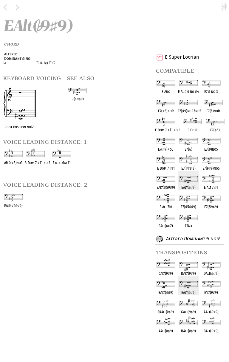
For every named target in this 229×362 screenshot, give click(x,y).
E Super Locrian (182, 57)
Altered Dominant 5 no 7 (192, 238)
